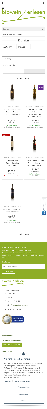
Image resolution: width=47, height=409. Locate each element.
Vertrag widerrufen (11, 345)
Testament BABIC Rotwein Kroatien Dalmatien (12, 163)
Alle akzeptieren (24, 387)
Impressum (7, 381)
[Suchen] (43, 29)
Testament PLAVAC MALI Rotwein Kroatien (12, 210)
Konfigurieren (24, 394)
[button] (23, 3)
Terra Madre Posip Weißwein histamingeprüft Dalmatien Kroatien (34, 113)
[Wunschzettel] (43, 3)
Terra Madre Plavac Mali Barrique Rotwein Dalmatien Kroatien (12, 111)
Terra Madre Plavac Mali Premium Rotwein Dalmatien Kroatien (35, 163)
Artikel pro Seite (9, 65)
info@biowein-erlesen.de (19, 305)
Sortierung (7, 59)
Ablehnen (24, 401)
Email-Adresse (7, 262)
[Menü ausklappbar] (3, 7)
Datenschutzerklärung (22, 381)
